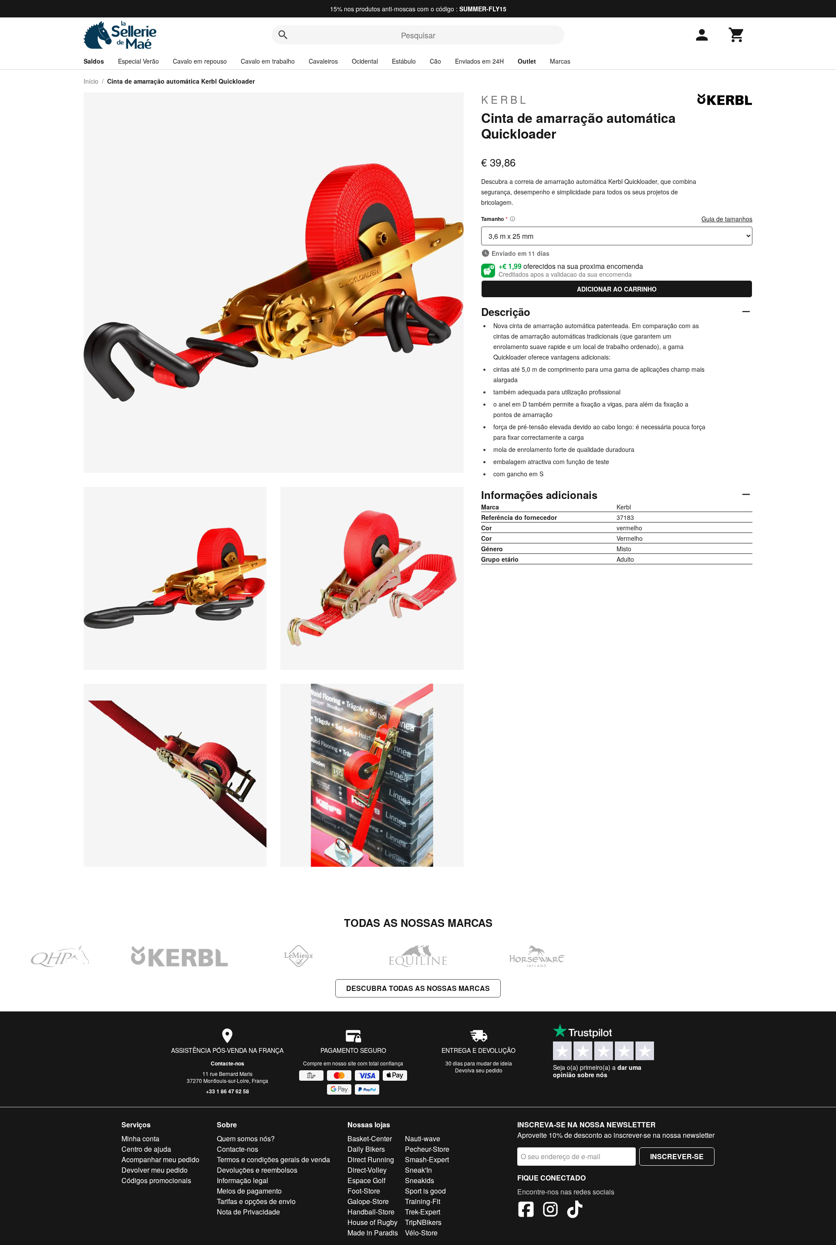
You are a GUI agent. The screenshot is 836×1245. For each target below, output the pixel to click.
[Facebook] (526, 1211)
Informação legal (242, 1180)
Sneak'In (418, 1170)
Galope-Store (368, 1201)
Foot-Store (363, 1191)
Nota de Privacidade (248, 1212)
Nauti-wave (422, 1138)
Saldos (94, 61)
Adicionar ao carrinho (617, 289)
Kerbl (504, 99)
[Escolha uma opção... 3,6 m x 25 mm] (616, 236)
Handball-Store (370, 1212)
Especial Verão (138, 61)
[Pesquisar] (283, 34)
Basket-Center (369, 1138)
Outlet (527, 61)
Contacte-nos (227, 1063)
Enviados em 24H (479, 61)
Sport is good (425, 1191)
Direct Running (370, 1159)
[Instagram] (550, 1211)
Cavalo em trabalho (268, 61)
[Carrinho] (736, 35)
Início (91, 81)
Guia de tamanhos (726, 218)
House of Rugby (372, 1222)
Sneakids (419, 1180)
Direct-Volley (367, 1170)
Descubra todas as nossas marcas (418, 988)
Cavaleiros (323, 61)
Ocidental (365, 61)
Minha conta (140, 1138)
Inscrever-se (677, 1156)
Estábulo (404, 61)
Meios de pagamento (249, 1191)
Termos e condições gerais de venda (273, 1159)
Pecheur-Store (427, 1149)
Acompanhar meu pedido (160, 1159)
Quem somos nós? (246, 1138)
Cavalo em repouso (200, 61)
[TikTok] (574, 1211)
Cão (435, 61)
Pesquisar (418, 35)
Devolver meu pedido (154, 1170)
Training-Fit (422, 1201)
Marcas (560, 61)
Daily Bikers (366, 1149)
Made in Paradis (372, 1233)
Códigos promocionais (156, 1180)
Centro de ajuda (146, 1149)
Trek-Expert (422, 1212)
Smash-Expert (427, 1159)
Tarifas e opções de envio (256, 1201)
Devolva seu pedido (478, 1070)
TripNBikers (423, 1222)
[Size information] (512, 219)
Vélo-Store (421, 1233)
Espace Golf (366, 1180)
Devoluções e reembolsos (257, 1170)
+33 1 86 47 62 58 (227, 1091)
